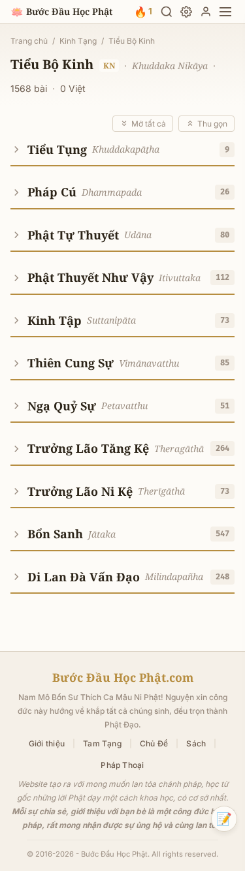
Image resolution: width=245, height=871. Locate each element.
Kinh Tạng (78, 41)
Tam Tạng (102, 743)
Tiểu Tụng (57, 149)
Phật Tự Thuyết (73, 235)
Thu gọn (212, 124)
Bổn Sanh (55, 534)
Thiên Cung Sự (70, 363)
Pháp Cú (51, 192)
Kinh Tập (54, 320)
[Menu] (225, 12)
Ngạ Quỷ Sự (61, 406)
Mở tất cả (148, 124)
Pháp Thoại (122, 765)
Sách (196, 743)
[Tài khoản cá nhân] (206, 12)
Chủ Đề (154, 743)
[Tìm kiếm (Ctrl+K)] (166, 12)
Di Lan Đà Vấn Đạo (83, 577)
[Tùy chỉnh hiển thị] (186, 12)
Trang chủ (29, 41)
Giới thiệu (47, 743)
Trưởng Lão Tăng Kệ (88, 448)
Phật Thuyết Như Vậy (90, 277)
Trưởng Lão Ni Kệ (80, 491)
